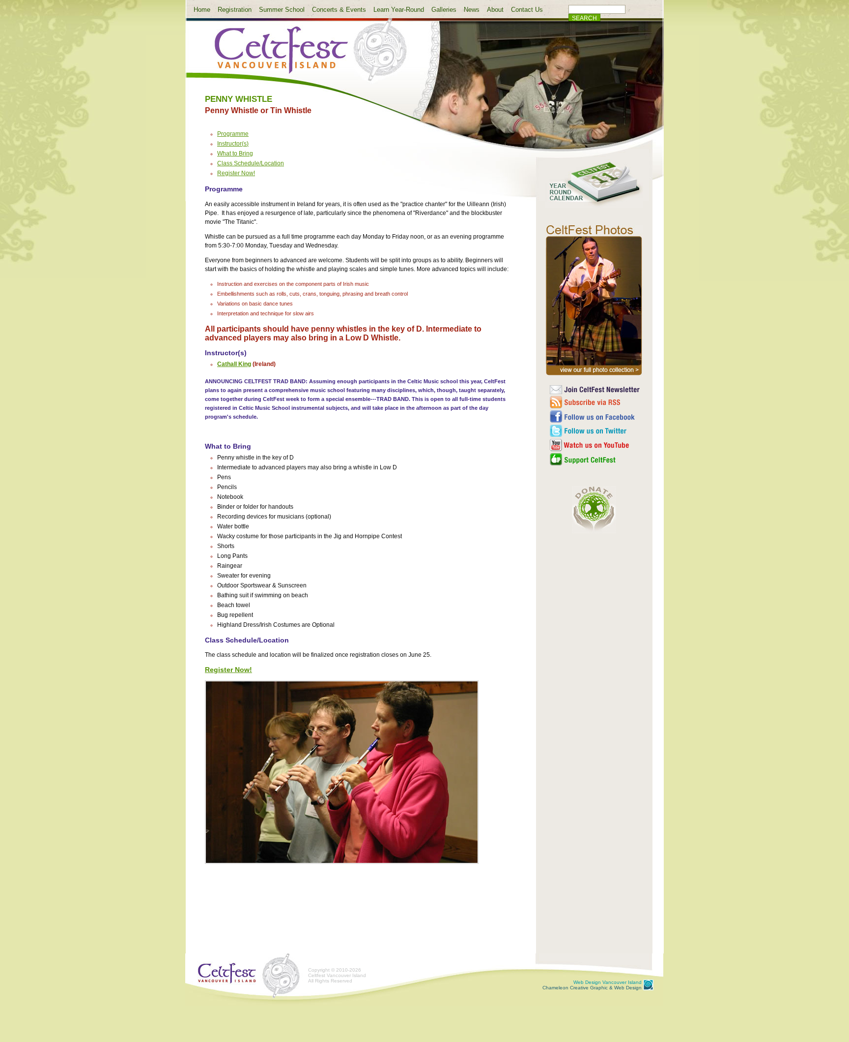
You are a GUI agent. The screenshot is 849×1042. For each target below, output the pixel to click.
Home (202, 9)
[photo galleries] (594, 375)
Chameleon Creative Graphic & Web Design (592, 985)
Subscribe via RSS (595, 402)
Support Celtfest (595, 459)
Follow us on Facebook (595, 416)
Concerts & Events (339, 9)
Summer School (282, 9)
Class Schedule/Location (250, 163)
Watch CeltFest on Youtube (595, 445)
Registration (235, 9)
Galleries (443, 9)
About (495, 9)
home (302, 55)
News (472, 9)
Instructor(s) (233, 143)
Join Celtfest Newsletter (595, 389)
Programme (233, 133)
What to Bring (235, 153)
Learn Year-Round (398, 9)
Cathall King (234, 364)
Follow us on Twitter (595, 431)
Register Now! (236, 173)
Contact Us (527, 9)
